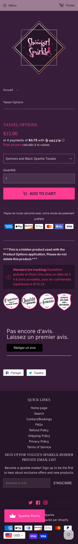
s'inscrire (62, 483)
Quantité (9, 170)
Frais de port (12, 144)
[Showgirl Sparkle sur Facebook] (38, 503)
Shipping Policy (39, 436)
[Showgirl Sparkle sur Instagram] (45, 503)
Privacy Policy (39, 441)
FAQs (39, 424)
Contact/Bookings (39, 419)
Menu (12, 5)
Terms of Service (39, 447)
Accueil (8, 90)
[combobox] (14, 535)
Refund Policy (39, 430)
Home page (39, 408)
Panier (70, 5)
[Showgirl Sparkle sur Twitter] (30, 503)
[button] (39, 140)
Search (39, 413)
